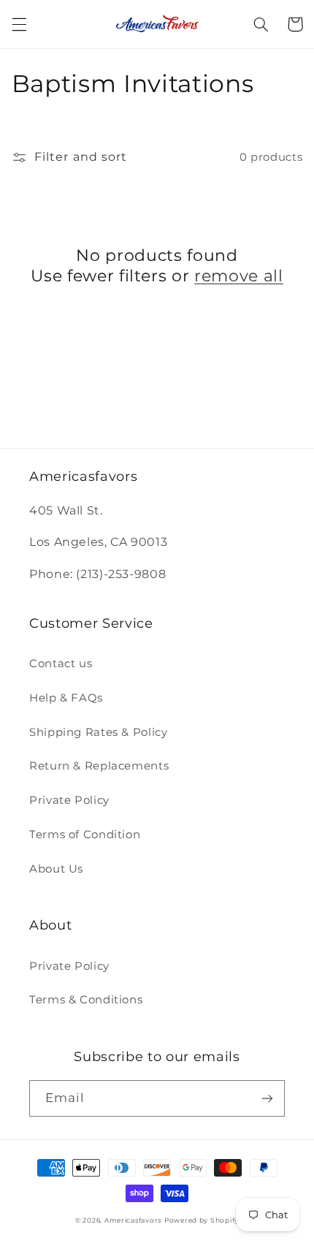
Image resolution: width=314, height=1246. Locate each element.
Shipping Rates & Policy (98, 732)
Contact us (60, 663)
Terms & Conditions (85, 999)
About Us (56, 868)
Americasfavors (132, 1220)
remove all (238, 276)
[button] (19, 24)
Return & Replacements (99, 765)
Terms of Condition (84, 834)
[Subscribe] (267, 1098)
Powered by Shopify (201, 1220)
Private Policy (69, 800)
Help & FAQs (66, 697)
